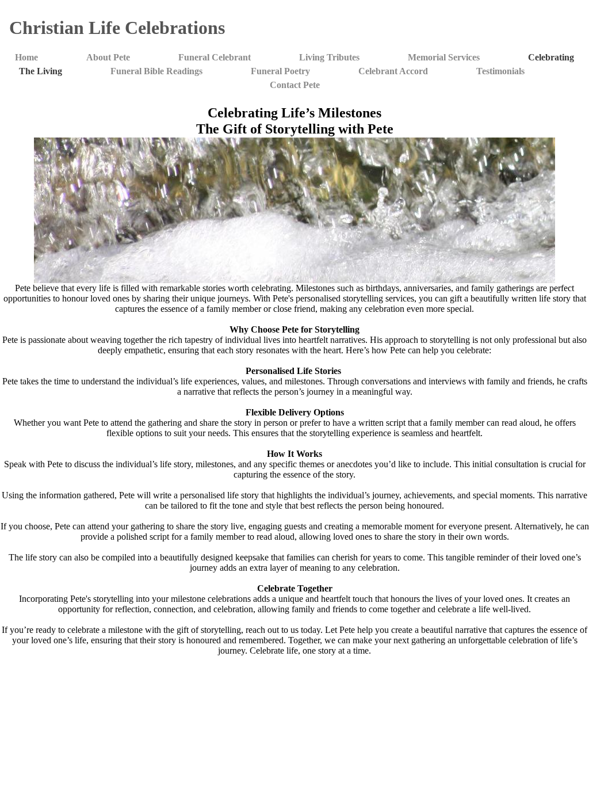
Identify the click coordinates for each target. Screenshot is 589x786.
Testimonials (500, 71)
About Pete (108, 57)
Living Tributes (329, 57)
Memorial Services (444, 57)
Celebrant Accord (393, 71)
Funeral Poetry (280, 71)
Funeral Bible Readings (156, 71)
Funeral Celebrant (214, 57)
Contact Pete (295, 85)
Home (26, 57)
